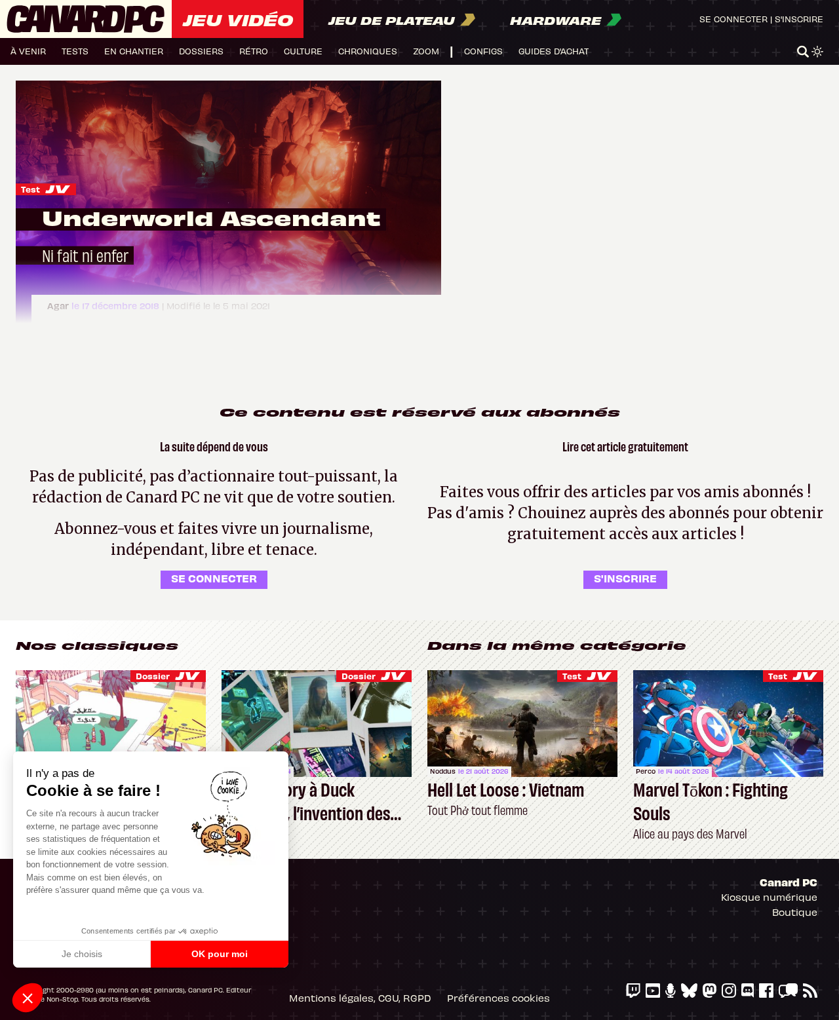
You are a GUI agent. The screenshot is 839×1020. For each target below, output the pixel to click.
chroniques (367, 51)
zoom (426, 51)
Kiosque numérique (769, 897)
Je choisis (82, 954)
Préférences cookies (498, 998)
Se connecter (733, 19)
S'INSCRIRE (625, 577)
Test (30, 189)
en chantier (133, 51)
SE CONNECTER (214, 577)
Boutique (794, 912)
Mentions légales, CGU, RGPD (360, 998)
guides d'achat (553, 51)
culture (303, 51)
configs (483, 51)
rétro (253, 51)
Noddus (443, 771)
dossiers (201, 51)
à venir (28, 51)
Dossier (153, 675)
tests (75, 51)
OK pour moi (219, 954)
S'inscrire (799, 19)
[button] (27, 997)
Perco (645, 771)
